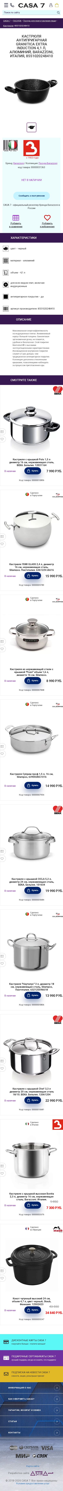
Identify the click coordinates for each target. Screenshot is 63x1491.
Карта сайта (32, 1466)
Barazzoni (18, 163)
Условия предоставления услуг (33, 1483)
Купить (35, 471)
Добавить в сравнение (15, 225)
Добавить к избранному (47, 225)
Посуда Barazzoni (48, 163)
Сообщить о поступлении (32, 196)
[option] (31, 127)
